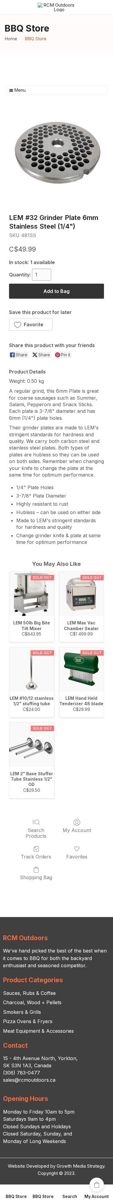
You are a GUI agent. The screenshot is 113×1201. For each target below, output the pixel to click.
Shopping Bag (36, 877)
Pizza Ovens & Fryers (27, 1021)
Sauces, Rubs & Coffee (29, 993)
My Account (77, 830)
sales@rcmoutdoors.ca (29, 1080)
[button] (30, 325)
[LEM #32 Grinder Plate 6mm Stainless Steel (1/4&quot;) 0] (56, 157)
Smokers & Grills (22, 1012)
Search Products (36, 833)
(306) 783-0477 (21, 1073)
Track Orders (36, 857)
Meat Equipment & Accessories (38, 1031)
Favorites (76, 857)
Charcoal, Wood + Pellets (32, 1002)
